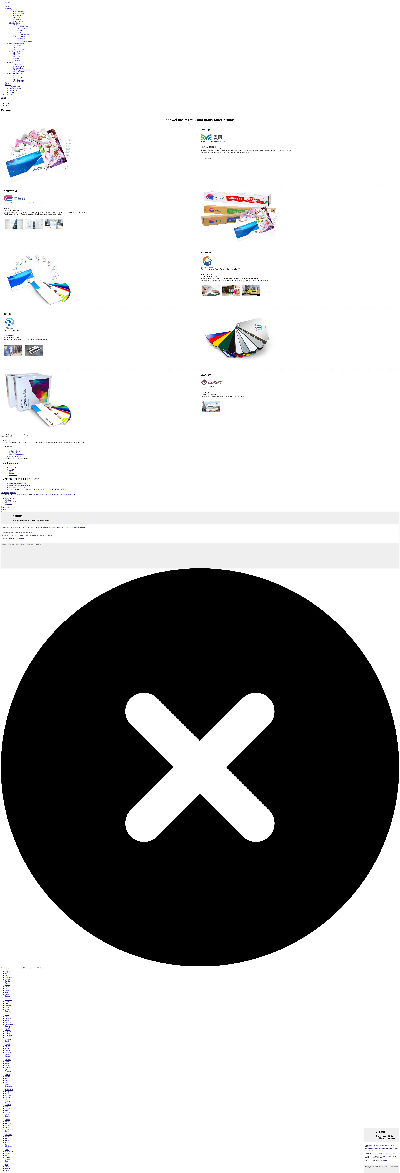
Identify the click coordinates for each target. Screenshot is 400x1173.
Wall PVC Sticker (19, 49)
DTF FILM (17, 75)
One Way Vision (18, 15)
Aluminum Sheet (18, 66)
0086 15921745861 (21, 483)
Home (7, 6)
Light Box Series (14, 23)
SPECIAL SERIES (15, 73)
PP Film (16, 55)
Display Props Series (16, 51)
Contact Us (8, 94)
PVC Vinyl (17, 19)
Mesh (19, 32)
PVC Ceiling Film (23, 34)
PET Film (16, 53)
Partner (7, 105)
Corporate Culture (15, 88)
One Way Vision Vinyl (40, 494)
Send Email (4, 509)
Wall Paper (17, 47)
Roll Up (16, 58)
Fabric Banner (22, 40)
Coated (20, 30)
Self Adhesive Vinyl (55, 494)
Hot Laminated (22, 28)
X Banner (16, 60)
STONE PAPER (18, 81)
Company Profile (14, 87)
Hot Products (5, 493)
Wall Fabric (17, 45)
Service (11, 92)
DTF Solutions (18, 77)
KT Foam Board (18, 68)
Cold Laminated (23, 27)
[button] (207, 158)
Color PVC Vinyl (19, 13)
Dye (73, 494)
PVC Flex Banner (19, 25)
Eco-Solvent (67, 494)
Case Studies (13, 90)
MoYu (11, 471)
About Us (8, 85)
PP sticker (16, 17)
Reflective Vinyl (18, 21)
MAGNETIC (17, 79)
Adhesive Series (14, 10)
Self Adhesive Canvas (25, 42)
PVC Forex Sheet (19, 72)
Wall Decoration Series (16, 43)
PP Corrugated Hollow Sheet (22, 70)
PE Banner (21, 38)
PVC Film (16, 57)
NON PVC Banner (19, 36)
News (7, 83)
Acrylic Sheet (17, 64)
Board (11, 62)
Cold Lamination (18, 12)
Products (8, 8)
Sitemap (13, 493)
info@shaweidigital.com (23, 485)
